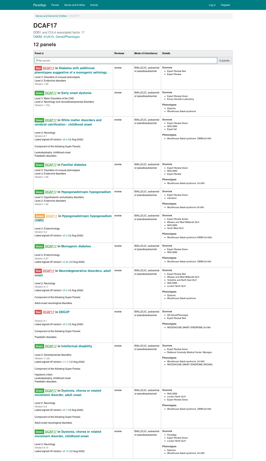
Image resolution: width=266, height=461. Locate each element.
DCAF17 (48, 68)
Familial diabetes (73, 164)
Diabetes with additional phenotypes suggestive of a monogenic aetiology (71, 70)
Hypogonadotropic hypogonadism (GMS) (73, 218)
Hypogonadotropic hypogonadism (86, 191)
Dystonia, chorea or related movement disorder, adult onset (68, 392)
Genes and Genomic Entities (51, 16)
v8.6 (64, 139)
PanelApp (39, 5)
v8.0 (64, 324)
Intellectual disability (76, 346)
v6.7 (64, 410)
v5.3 (64, 235)
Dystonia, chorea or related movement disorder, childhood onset (68, 433)
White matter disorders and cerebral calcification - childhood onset (68, 122)
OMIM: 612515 (43, 36)
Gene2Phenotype (68, 36)
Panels (55, 5)
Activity (94, 5)
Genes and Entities (74, 5)
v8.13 (65, 451)
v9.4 (64, 290)
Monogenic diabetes (76, 246)
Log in (212, 5)
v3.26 (65, 262)
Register (225, 5)
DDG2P (64, 312)
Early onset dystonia (76, 92)
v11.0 (65, 361)
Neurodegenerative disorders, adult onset (73, 272)
